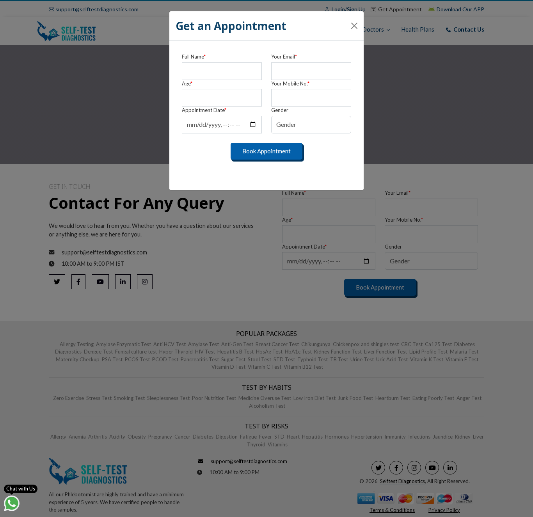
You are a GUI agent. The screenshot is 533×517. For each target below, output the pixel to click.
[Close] (354, 26)
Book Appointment (266, 151)
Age (187, 83)
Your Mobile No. (290, 83)
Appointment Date (204, 110)
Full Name (194, 56)
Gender (279, 110)
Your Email (284, 56)
